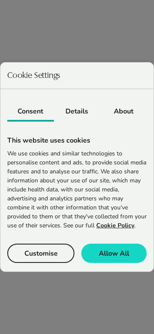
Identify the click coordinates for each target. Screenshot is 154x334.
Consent (30, 111)
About (123, 111)
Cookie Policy (115, 225)
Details (76, 111)
